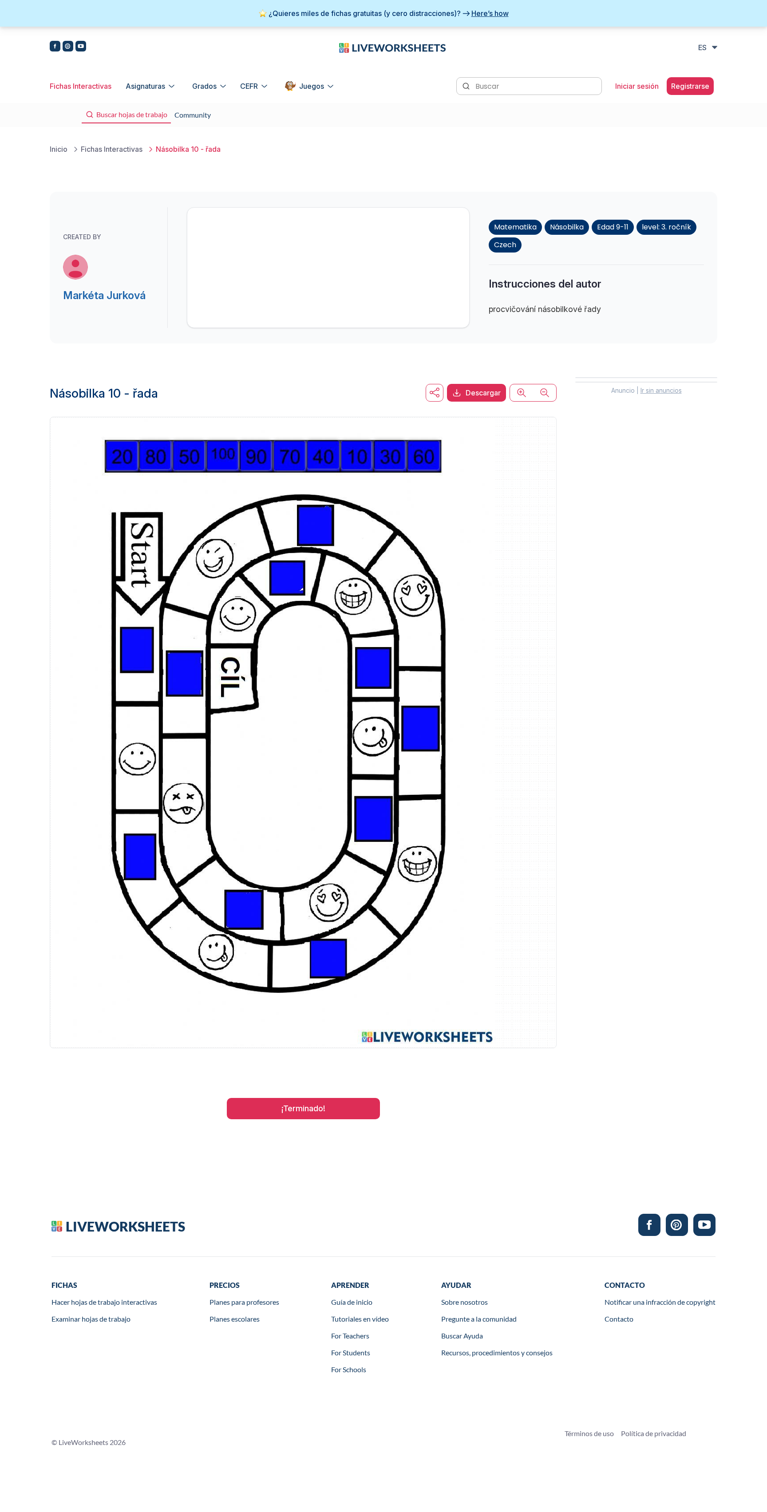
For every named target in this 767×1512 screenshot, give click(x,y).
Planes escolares (235, 1319)
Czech (505, 245)
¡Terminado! (303, 1108)
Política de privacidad (653, 1433)
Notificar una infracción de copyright (660, 1302)
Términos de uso (589, 1433)
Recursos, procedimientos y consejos (497, 1352)
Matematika (515, 227)
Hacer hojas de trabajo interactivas (104, 1302)
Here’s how (490, 13)
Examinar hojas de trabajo (90, 1319)
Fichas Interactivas (80, 86)
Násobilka (567, 227)
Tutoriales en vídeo (360, 1319)
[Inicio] (392, 47)
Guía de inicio (351, 1302)
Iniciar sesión (637, 86)
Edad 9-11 (613, 227)
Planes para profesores (244, 1302)
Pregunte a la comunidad (479, 1319)
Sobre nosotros (464, 1302)
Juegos (311, 86)
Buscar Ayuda (462, 1335)
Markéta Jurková (104, 295)
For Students (350, 1352)
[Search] (467, 85)
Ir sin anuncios (661, 390)
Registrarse (690, 86)
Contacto (619, 1319)
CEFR (249, 86)
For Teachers (350, 1335)
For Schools (348, 1369)
